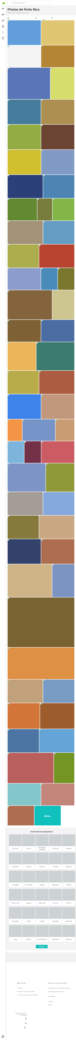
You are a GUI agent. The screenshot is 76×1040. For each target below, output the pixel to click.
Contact (50, 1001)
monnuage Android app (55, 991)
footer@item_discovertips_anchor (59, 988)
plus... (47, 816)
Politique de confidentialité (26, 991)
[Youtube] (25, 1010)
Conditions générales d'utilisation (27, 995)
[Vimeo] (22, 1010)
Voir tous (42, 947)
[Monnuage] (3, 3)
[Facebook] (17, 1010)
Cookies (20, 988)
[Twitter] (20, 1010)
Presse (50, 1005)
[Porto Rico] (43, 17)
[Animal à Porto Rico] (21, 17)
